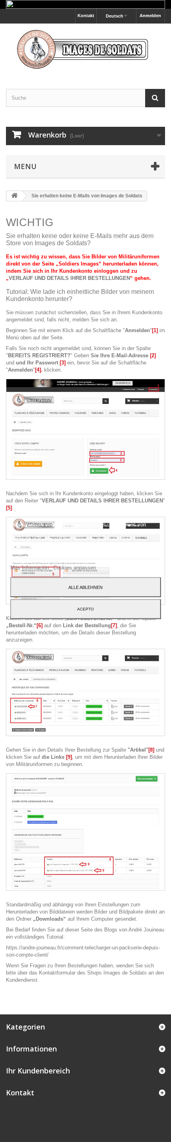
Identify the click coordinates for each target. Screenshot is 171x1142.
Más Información (30, 568)
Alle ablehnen (85, 587)
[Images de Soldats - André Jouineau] (85, 49)
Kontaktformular (57, 973)
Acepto (85, 609)
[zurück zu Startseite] (14, 196)
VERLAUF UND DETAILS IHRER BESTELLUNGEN (69, 278)
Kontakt (86, 15)
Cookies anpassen (74, 568)
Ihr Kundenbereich (38, 1070)
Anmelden (150, 15)
